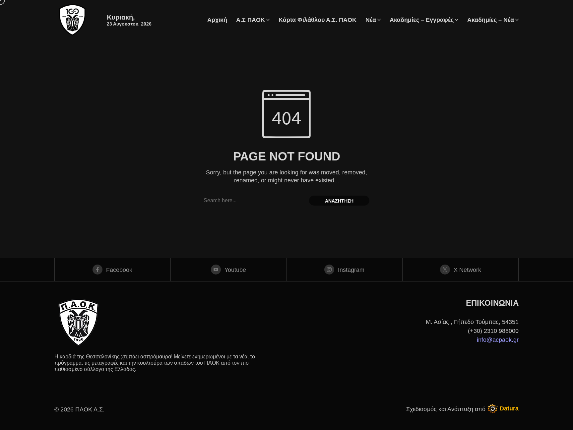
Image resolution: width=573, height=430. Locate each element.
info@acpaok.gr (498, 340)
